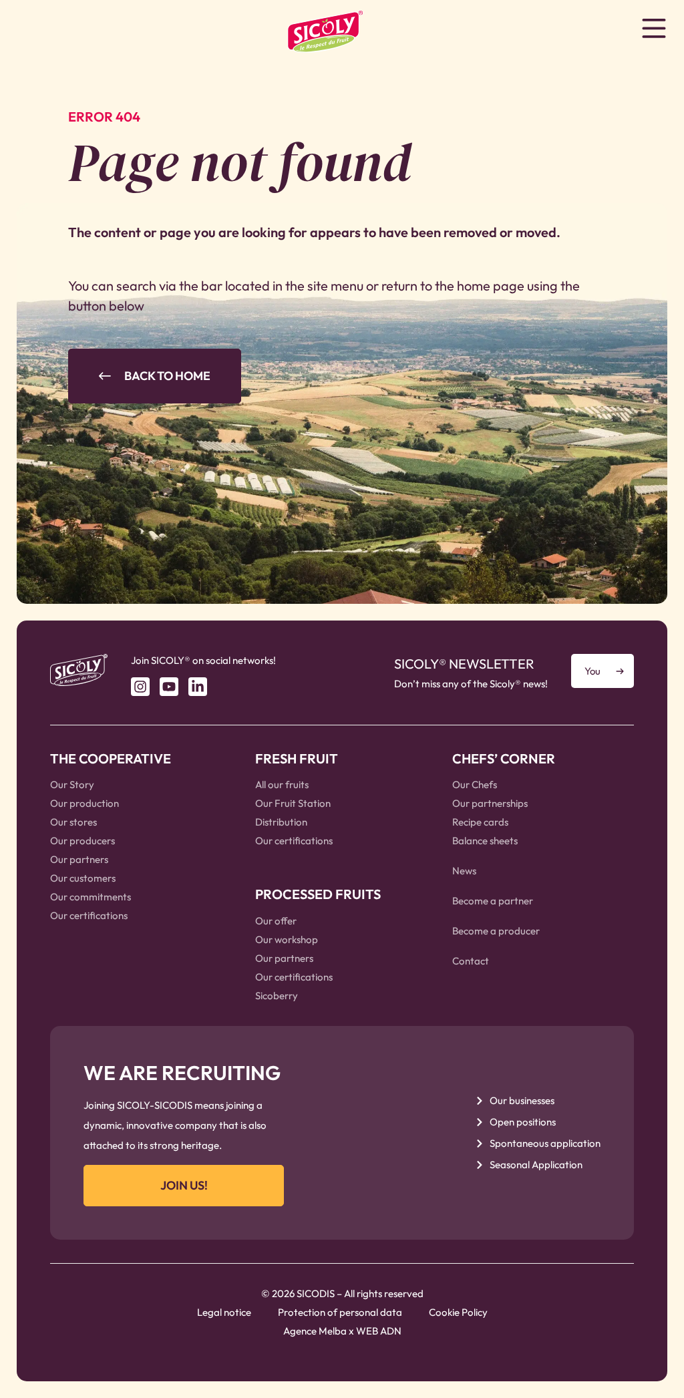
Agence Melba (315, 1331)
